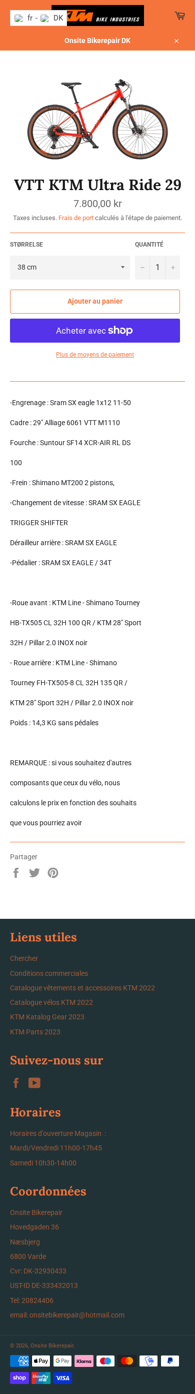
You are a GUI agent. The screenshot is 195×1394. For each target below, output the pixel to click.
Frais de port (76, 218)
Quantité (149, 244)
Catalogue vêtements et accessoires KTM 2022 (82, 988)
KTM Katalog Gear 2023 (47, 1017)
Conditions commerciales (49, 973)
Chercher (24, 958)
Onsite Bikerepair (52, 1345)
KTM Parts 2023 (35, 1032)
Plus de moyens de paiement (95, 354)
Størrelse (26, 244)
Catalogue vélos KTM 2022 (51, 1002)
